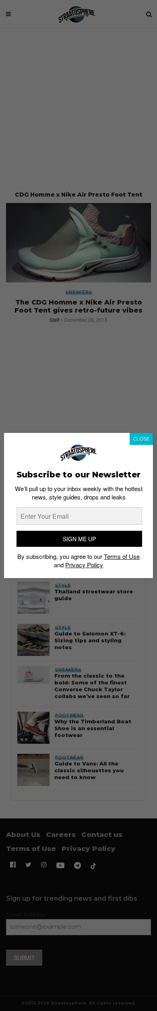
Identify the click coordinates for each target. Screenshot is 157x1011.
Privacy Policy (84, 564)
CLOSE (141, 439)
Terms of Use (122, 556)
